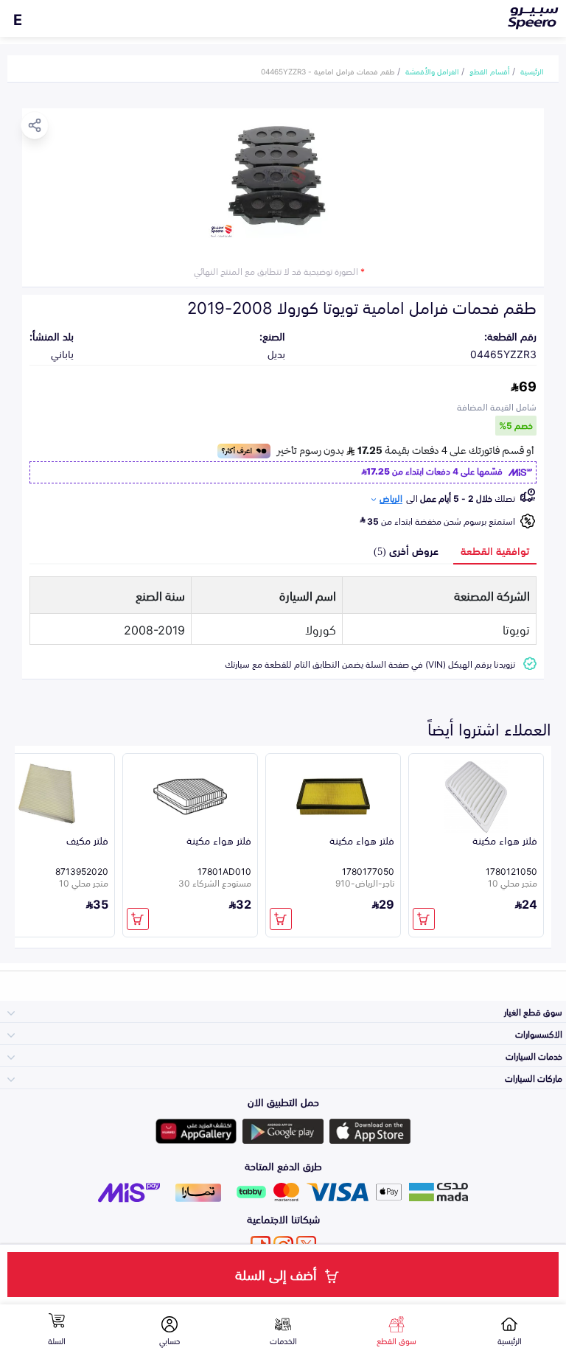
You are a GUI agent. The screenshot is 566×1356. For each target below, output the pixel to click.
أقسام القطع (489, 70)
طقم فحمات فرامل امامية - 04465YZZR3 (328, 70)
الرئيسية (532, 70)
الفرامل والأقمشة (432, 70)
